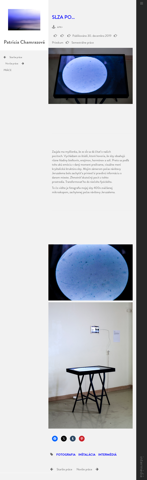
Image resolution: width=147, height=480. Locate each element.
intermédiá (142, 466)
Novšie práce (11, 63)
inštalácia (86, 454)
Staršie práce (16, 57)
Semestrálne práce (82, 42)
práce (7, 70)
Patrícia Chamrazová (24, 42)
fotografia (65, 454)
